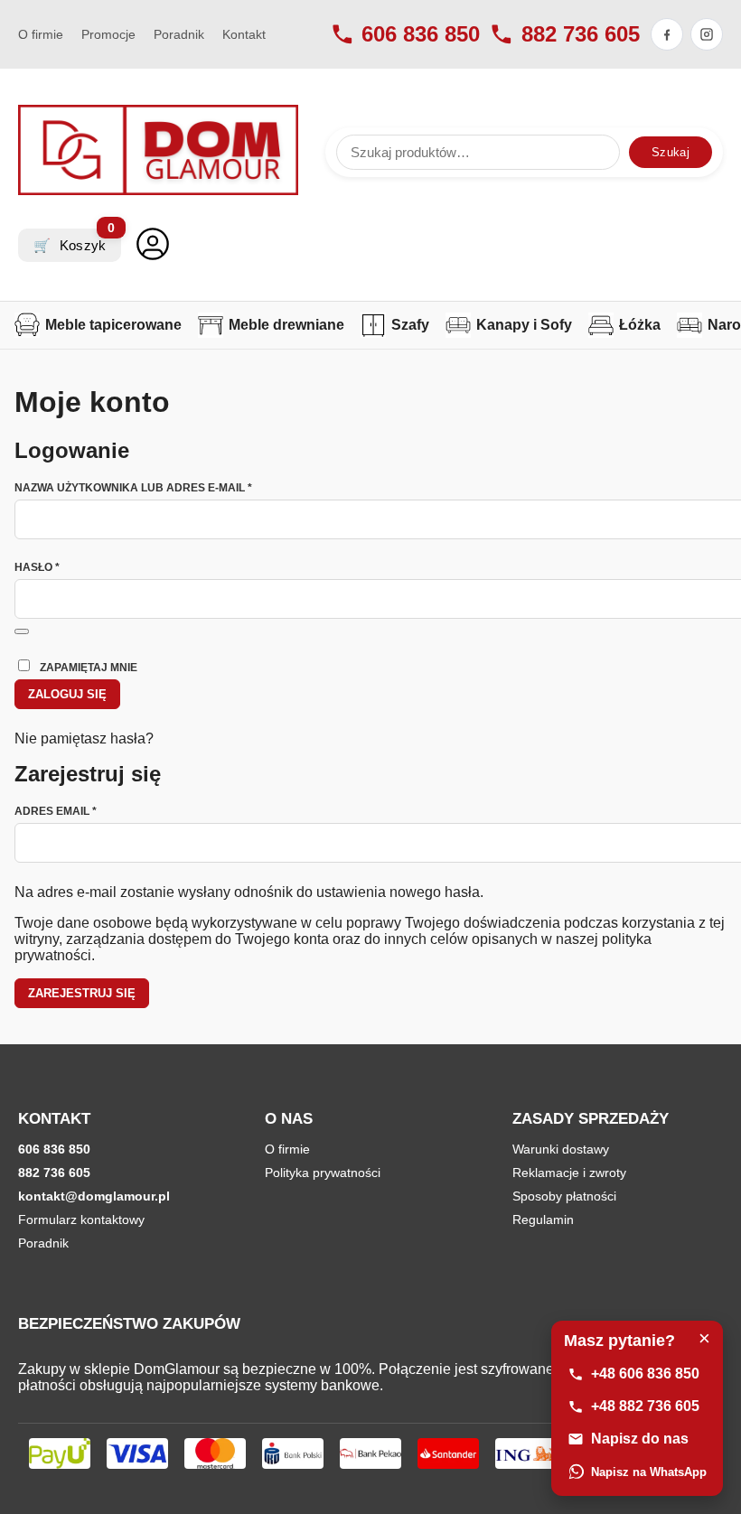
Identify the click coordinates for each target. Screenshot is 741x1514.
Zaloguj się (67, 694)
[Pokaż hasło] (21, 631)
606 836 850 (420, 34)
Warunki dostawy (560, 1149)
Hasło (69, 567)
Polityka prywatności (322, 1172)
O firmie (40, 34)
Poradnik (179, 34)
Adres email (88, 811)
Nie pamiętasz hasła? (84, 738)
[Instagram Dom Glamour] (706, 34)
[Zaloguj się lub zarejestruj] (153, 245)
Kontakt (244, 34)
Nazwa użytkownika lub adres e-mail (165, 487)
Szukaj (670, 152)
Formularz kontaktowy (81, 1219)
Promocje (108, 34)
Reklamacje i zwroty (569, 1172)
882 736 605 (580, 34)
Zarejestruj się (82, 993)
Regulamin (543, 1219)
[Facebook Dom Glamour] (667, 34)
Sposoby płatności (564, 1196)
